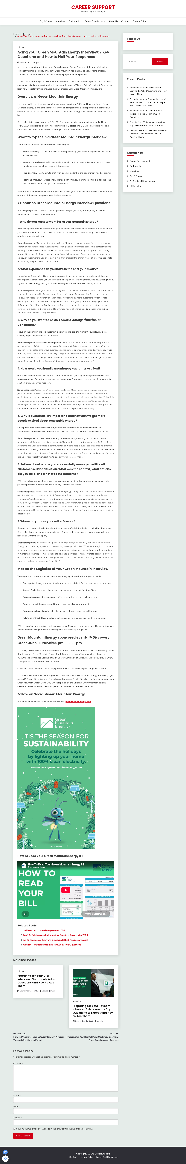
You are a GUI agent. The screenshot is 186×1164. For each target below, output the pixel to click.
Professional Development (142, 181)
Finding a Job (74, 21)
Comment (18, 1063)
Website (17, 1117)
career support (93, 7)
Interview (60, 21)
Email (16, 1106)
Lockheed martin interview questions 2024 (44, 930)
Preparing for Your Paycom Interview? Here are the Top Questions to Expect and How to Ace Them (93, 1011)
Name (17, 1095)
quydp (38, 62)
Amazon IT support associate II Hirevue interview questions (52, 944)
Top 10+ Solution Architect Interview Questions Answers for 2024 (55, 935)
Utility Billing (135, 186)
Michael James (48, 991)
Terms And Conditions (107, 1157)
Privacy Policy (139, 21)
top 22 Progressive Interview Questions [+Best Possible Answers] (55, 940)
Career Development (95, 21)
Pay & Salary (46, 21)
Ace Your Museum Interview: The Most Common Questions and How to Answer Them (148, 133)
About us (113, 21)
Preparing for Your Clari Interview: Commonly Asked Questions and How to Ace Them (37, 981)
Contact (125, 21)
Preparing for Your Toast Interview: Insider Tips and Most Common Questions (146, 113)
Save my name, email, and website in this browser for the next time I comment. (54, 1128)
